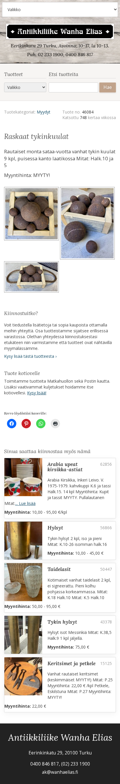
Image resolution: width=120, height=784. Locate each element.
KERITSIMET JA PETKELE (71, 663)
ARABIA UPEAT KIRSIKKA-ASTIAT (65, 467)
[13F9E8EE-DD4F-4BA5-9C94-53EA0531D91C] (32, 224)
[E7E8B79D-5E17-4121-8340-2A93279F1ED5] (32, 277)
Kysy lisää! (36, 393)
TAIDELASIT (59, 569)
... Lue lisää (25, 503)
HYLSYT (55, 527)
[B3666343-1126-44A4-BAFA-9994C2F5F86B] (88, 224)
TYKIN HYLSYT (62, 621)
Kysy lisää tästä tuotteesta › (30, 356)
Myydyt (43, 112)
